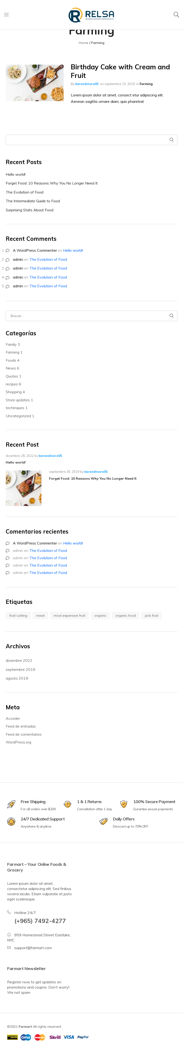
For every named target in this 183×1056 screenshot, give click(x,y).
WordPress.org (18, 742)
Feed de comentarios (23, 734)
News (12, 368)
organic (100, 615)
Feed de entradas (21, 726)
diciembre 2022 (19, 660)
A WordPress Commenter (35, 250)
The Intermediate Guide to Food (33, 201)
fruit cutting (18, 615)
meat (40, 615)
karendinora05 (87, 84)
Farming (146, 84)
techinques (17, 407)
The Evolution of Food (24, 192)
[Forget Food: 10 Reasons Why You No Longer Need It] (25, 488)
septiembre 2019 (20, 669)
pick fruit (151, 615)
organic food (125, 615)
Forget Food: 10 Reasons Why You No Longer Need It (52, 183)
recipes (13, 384)
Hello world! (15, 174)
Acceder (13, 718)
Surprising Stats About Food (29, 210)
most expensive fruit (69, 615)
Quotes (13, 376)
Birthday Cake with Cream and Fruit (120, 71)
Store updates (19, 400)
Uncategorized (20, 415)
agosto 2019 (17, 678)
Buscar (172, 140)
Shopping (15, 391)
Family (13, 344)
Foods (13, 360)
